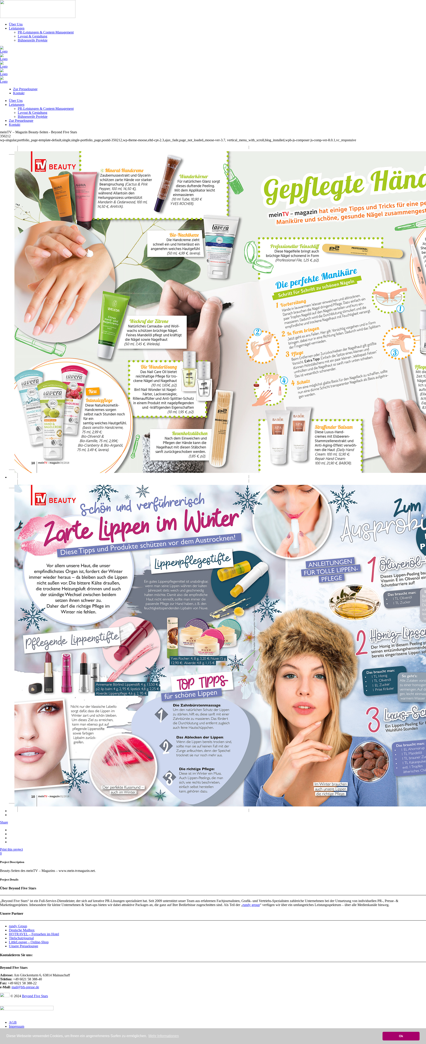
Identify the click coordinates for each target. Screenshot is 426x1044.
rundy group (251, 905)
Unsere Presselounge (23, 946)
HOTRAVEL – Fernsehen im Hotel (34, 934)
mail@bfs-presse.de (25, 987)
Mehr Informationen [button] (163, 1036)
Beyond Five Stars (35, 996)
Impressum (16, 1026)
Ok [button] (401, 1036)
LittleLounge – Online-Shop (29, 942)
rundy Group (18, 926)
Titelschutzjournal (21, 938)
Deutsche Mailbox (22, 930)
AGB (13, 1022)
